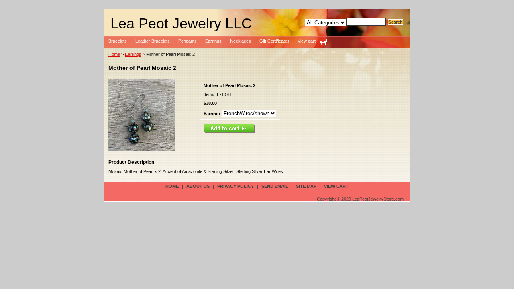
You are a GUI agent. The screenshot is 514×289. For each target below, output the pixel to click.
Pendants (187, 41)
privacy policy (235, 186)
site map (306, 186)
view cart (307, 41)
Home (114, 54)
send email (274, 186)
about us (198, 186)
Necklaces (240, 41)
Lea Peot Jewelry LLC (181, 23)
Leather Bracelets (152, 41)
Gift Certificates (274, 41)
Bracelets (117, 41)
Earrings (213, 41)
